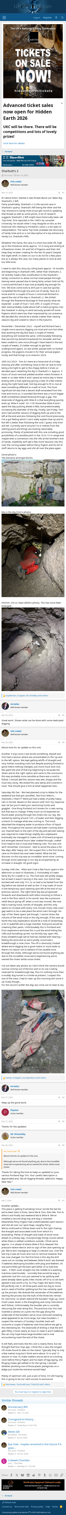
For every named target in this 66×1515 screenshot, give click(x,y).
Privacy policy (37, 1506)
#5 (63, 1121)
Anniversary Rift (18, 1407)
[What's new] (56, 17)
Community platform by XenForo (26, 1512)
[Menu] (4, 18)
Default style (10, 1502)
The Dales (22, 1434)
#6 (63, 1145)
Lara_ (10, 1463)
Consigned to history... (21, 1419)
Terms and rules (21, 1506)
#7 (63, 1200)
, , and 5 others (28, 1384)
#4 (63, 1097)
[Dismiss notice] (61, 103)
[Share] (59, 193)
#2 (63, 715)
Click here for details (14, 143)
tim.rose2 (8, 175)
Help (48, 1506)
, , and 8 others (27, 695)
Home (55, 1506)
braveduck (12, 1434)
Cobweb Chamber (19, 1460)
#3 (63, 742)
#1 (63, 192)
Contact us (7, 1506)
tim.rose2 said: (10, 1151)
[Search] (62, 17)
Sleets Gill (13, 1431)
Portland (21, 1410)
